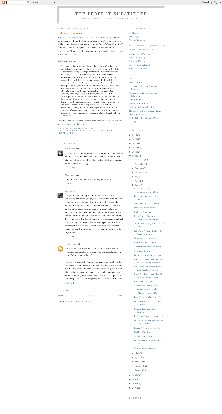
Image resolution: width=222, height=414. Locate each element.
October (138, 168)
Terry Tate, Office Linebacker (146, 203)
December (139, 159)
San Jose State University (140, 64)
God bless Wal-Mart (142, 332)
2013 (134, 139)
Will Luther (70, 148)
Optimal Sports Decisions (145, 347)
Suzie (67, 190)
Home (91, 295)
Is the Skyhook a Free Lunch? (147, 297)
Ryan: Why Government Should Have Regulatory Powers (148, 268)
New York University (138, 68)
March (138, 361)
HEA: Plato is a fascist (143, 281)
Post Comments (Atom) (79, 301)
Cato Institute (135, 99)
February (139, 365)
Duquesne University (138, 61)
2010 (134, 151)
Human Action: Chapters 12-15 (148, 242)
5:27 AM (69, 236)
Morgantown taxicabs (143, 336)
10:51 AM (70, 167)
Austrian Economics (77, 131)
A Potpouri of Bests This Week (147, 246)
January (138, 369)
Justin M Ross (71, 243)
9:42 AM (69, 283)
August (138, 176)
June (137, 184)
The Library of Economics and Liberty (146, 110)
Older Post (119, 295)
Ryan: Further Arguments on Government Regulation (146, 218)
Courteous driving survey (145, 250)
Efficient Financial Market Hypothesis (145, 310)
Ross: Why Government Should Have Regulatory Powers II (148, 261)
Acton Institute (135, 82)
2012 (134, 143)
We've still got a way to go (145, 238)
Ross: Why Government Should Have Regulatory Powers (148, 275)
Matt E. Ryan (135, 36)
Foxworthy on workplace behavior (149, 255)
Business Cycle (97, 131)
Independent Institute (138, 103)
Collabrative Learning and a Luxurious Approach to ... (146, 287)
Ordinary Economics (143, 211)
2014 (134, 134)
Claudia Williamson (138, 40)
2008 (134, 375)
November (139, 163)
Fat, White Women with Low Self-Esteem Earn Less (149, 232)
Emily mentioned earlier (70, 37)
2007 (134, 379)
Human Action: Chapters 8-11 (147, 327)
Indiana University (137, 57)
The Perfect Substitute (111, 13)
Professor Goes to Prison (144, 207)
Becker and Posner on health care (148, 316)
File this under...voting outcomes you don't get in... (148, 322)
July (137, 180)
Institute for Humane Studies (141, 107)
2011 (134, 147)
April (137, 357)
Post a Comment (64, 290)
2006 (134, 383)
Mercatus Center (136, 114)
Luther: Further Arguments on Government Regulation (147, 190)
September (140, 172)
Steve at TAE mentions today (98, 37)
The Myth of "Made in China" (147, 292)
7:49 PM (69, 183)
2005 (134, 387)
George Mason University (140, 53)
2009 (134, 155)
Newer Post (62, 295)
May (137, 353)
